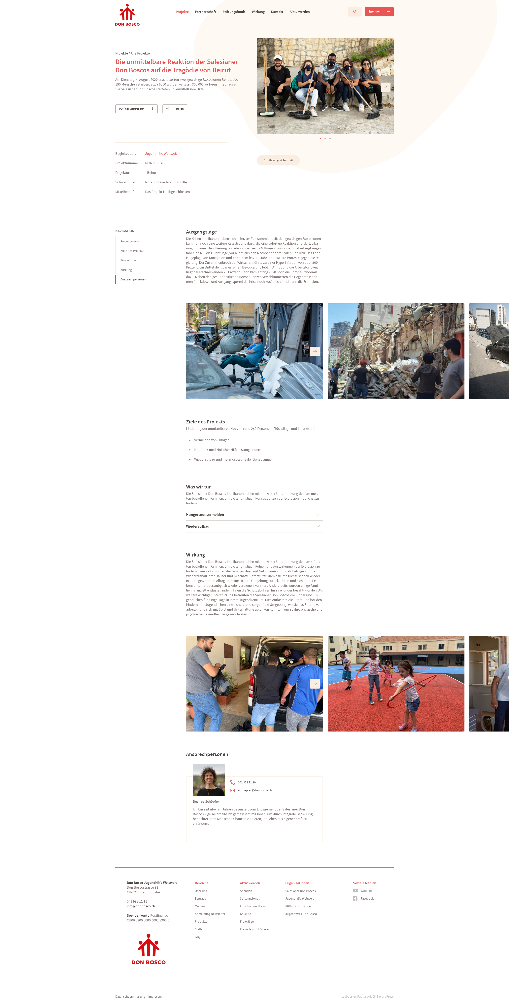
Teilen (180, 109)
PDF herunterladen (132, 109)
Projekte (182, 11)
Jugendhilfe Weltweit (161, 153)
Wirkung (258, 11)
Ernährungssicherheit (278, 160)
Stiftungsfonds (234, 11)
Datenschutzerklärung (130, 997)
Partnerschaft (205, 11)
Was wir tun (128, 260)
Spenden (374, 11)
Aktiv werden (300, 11)
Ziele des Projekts (132, 251)
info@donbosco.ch (141, 906)
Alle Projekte (140, 53)
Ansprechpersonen (133, 279)
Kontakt (277, 11)
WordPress (386, 997)
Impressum (155, 997)
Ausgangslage (129, 241)
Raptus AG (364, 997)
